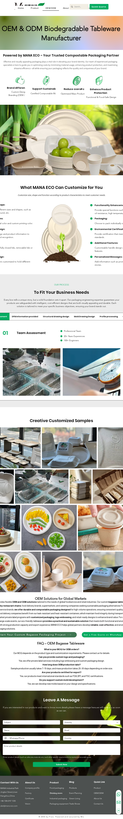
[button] (99, 6)
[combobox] (91, 722)
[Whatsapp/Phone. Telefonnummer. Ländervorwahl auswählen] (6, 738)
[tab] (24, 316)
